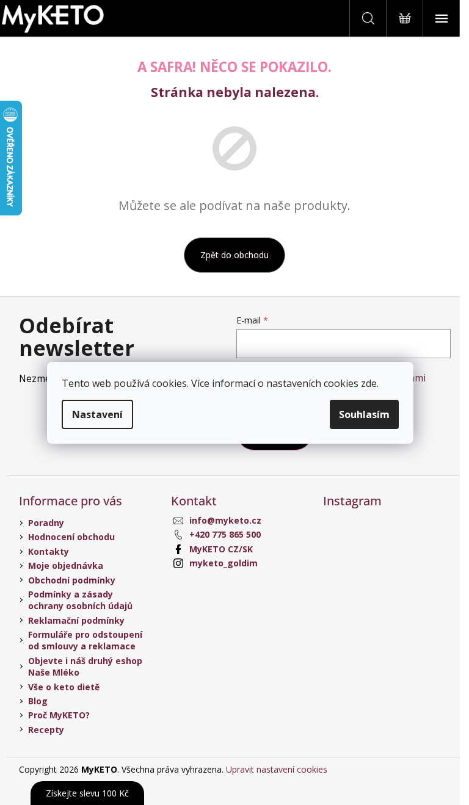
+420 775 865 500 (225, 534)
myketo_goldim (223, 563)
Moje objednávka (65, 565)
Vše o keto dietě (64, 687)
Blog (38, 701)
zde (369, 383)
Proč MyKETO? (59, 715)
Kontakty (48, 551)
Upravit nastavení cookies (276, 769)
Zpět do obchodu (234, 255)
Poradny (46, 523)
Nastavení (97, 414)
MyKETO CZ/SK (221, 549)
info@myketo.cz (225, 520)
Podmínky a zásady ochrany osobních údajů (80, 600)
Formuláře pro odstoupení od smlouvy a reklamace (85, 640)
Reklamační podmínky (76, 620)
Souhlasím (364, 414)
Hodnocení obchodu (71, 537)
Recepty (46, 729)
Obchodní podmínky (71, 580)
